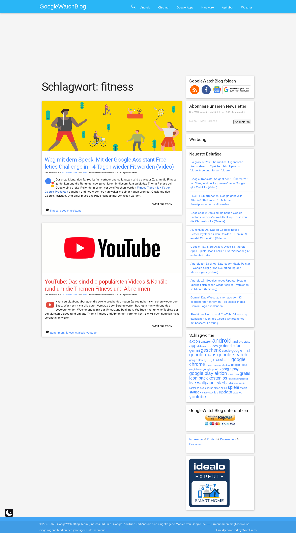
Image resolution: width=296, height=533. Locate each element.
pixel (221, 383)
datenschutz (204, 346)
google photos (212, 369)
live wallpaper (202, 382)
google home (195, 369)
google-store (196, 360)
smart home (220, 388)
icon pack (198, 378)
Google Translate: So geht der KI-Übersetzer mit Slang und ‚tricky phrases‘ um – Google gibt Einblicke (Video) (218, 183)
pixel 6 (229, 383)
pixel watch (239, 383)
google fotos (239, 364)
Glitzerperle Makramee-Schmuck (127, 530)
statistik (80, 332)
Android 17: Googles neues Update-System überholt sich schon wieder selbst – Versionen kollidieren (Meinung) (219, 285)
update (225, 392)
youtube (91, 332)
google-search (232, 354)
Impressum (196, 439)
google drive (224, 365)
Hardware (207, 7)
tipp (215, 392)
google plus (233, 374)
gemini (194, 350)
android (222, 340)
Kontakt (212, 439)
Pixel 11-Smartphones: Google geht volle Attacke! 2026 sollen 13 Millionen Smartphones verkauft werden (216, 200)
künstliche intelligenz (238, 379)
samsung (194, 388)
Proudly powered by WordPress (236, 530)
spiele (233, 387)
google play (230, 369)
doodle (229, 345)
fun (238, 345)
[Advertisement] (148, 46)
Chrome (163, 7)
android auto (241, 341)
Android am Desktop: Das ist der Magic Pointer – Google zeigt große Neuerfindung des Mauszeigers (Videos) (220, 268)
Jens (84, 172)
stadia (243, 387)
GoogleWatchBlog (62, 6)
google (226, 350)
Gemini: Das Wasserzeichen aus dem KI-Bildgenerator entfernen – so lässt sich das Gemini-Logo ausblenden (217, 302)
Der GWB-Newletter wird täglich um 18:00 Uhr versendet (217, 112)
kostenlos (218, 378)
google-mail (240, 350)
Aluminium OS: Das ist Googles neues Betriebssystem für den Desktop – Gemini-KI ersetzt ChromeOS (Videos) (218, 234)
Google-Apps (185, 7)
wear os (237, 392)
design (217, 346)
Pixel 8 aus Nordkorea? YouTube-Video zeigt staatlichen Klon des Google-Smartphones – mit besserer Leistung (218, 318)
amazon (206, 341)
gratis (245, 373)
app (193, 345)
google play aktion (208, 373)
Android (145, 7)
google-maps (202, 354)
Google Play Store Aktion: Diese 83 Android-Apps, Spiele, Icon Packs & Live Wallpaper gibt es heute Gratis (219, 251)
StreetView (207, 392)
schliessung (206, 388)
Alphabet (227, 7)
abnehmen (57, 332)
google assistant (70, 210)
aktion (194, 341)
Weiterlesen (162, 204)
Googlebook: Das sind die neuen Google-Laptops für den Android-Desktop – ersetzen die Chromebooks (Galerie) (218, 217)
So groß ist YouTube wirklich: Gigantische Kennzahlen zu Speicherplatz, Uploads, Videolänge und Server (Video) (216, 166)
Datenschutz (228, 439)
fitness (54, 210)
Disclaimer (196, 444)
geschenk (211, 350)
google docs (212, 365)
